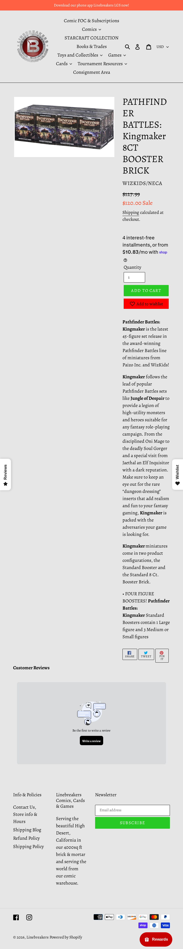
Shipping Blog (27, 830)
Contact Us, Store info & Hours (25, 814)
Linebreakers (37, 937)
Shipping (130, 212)
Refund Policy (26, 838)
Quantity (132, 267)
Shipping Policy (28, 846)
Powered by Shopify (66, 937)
